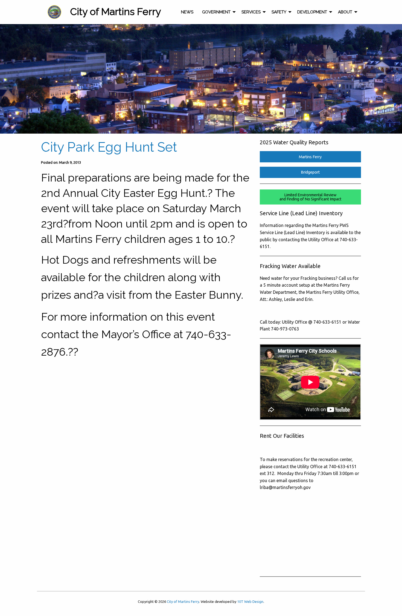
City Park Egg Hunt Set (109, 147)
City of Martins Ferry (183, 601)
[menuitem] (54, 12)
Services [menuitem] (251, 12)
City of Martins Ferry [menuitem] (115, 11)
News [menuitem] (187, 12)
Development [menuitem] (312, 12)
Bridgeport (310, 172)
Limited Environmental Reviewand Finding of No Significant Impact (310, 197)
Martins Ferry (310, 157)
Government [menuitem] (216, 12)
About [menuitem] (345, 12)
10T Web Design (250, 601)
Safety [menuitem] (279, 12)
